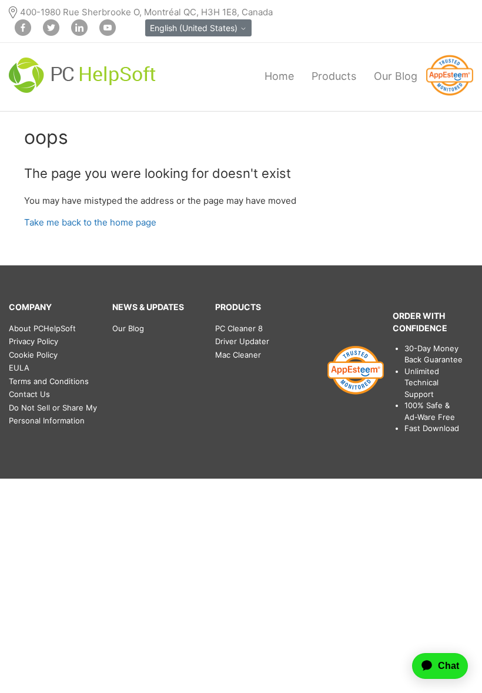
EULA (19, 367)
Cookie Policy (33, 354)
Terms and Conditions (49, 381)
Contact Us (29, 394)
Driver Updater (242, 341)
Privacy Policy (33, 341)
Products (334, 76)
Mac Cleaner (238, 354)
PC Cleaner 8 (239, 328)
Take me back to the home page (90, 222)
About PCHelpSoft (42, 328)
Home (279, 76)
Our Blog (395, 76)
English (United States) (195, 28)
